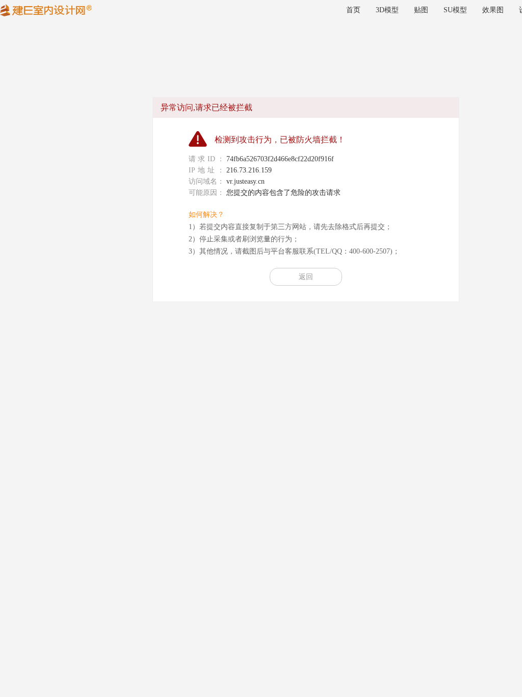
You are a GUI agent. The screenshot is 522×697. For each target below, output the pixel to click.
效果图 (493, 10)
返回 (306, 277)
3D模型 (387, 10)
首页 (353, 10)
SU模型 (455, 10)
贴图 (421, 10)
